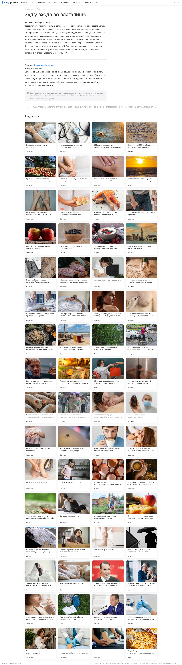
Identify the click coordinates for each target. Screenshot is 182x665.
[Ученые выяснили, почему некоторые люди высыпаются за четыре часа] (40, 576)
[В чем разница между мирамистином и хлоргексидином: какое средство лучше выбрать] (141, 407)
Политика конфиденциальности (168, 663)
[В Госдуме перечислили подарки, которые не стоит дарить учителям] (108, 374)
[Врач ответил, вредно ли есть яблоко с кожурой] (40, 239)
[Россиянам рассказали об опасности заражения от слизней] (74, 374)
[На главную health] (11, 2)
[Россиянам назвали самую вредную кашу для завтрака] (108, 239)
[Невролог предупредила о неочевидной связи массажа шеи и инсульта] (108, 407)
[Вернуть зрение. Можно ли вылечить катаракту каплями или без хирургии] (141, 441)
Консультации (29, 9)
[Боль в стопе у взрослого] (40, 475)
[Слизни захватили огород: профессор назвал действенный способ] (40, 509)
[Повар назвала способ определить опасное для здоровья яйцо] (74, 205)
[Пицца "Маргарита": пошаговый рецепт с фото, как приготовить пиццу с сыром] (141, 644)
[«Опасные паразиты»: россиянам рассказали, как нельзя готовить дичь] (74, 273)
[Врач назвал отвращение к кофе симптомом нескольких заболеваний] (108, 441)
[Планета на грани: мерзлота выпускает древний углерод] (40, 542)
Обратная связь (132, 663)
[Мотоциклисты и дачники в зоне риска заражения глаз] (108, 509)
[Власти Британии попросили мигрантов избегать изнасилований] (141, 239)
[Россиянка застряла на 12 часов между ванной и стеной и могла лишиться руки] (74, 644)
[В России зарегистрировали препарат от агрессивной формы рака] (141, 610)
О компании (10, 663)
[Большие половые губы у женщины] (40, 138)
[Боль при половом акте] (74, 509)
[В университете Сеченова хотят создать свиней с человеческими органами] (40, 407)
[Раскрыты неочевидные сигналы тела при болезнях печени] (74, 171)
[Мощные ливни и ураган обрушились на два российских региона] (141, 340)
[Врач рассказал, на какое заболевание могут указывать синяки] (40, 205)
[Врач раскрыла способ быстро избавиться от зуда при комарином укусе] (74, 441)
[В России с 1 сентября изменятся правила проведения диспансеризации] (40, 306)
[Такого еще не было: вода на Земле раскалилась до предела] (141, 171)
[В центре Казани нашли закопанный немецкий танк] (40, 273)
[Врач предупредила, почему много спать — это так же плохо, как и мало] (74, 306)
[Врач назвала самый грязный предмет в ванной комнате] (141, 374)
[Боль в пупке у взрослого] (74, 475)
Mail (3, 663)
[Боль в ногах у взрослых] (108, 542)
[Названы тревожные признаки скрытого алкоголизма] (74, 542)
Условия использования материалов (114, 663)
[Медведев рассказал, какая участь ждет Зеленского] (108, 610)
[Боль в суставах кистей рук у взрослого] (40, 441)
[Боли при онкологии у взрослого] (108, 273)
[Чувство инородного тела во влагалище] (74, 576)
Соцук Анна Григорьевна (45, 65)
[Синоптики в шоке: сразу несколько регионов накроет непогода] (74, 407)
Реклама (18, 663)
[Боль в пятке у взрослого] (108, 644)
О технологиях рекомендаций (148, 663)
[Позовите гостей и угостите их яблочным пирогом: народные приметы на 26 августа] (141, 509)
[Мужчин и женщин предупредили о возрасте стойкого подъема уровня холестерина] (141, 576)
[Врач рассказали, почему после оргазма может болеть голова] (141, 273)
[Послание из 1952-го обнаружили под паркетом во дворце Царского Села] (141, 138)
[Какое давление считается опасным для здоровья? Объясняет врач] (74, 138)
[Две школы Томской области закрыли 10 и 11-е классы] (74, 610)
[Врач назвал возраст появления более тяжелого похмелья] (40, 374)
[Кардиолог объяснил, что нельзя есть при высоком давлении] (141, 475)
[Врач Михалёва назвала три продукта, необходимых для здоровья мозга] (108, 205)
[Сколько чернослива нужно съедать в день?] (74, 239)
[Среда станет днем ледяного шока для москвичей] (108, 340)
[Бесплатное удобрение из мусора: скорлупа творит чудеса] (108, 475)
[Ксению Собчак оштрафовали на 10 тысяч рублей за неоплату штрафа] (108, 576)
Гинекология (41, 9)
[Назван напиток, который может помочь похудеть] (40, 644)
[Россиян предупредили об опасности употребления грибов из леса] (40, 340)
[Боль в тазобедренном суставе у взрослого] (141, 205)
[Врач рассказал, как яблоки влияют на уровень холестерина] (40, 171)
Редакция (98, 663)
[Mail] (3, 2)
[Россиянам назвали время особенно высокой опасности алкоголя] (74, 340)
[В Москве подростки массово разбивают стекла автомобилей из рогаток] (108, 138)
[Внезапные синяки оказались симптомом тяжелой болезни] (108, 171)
